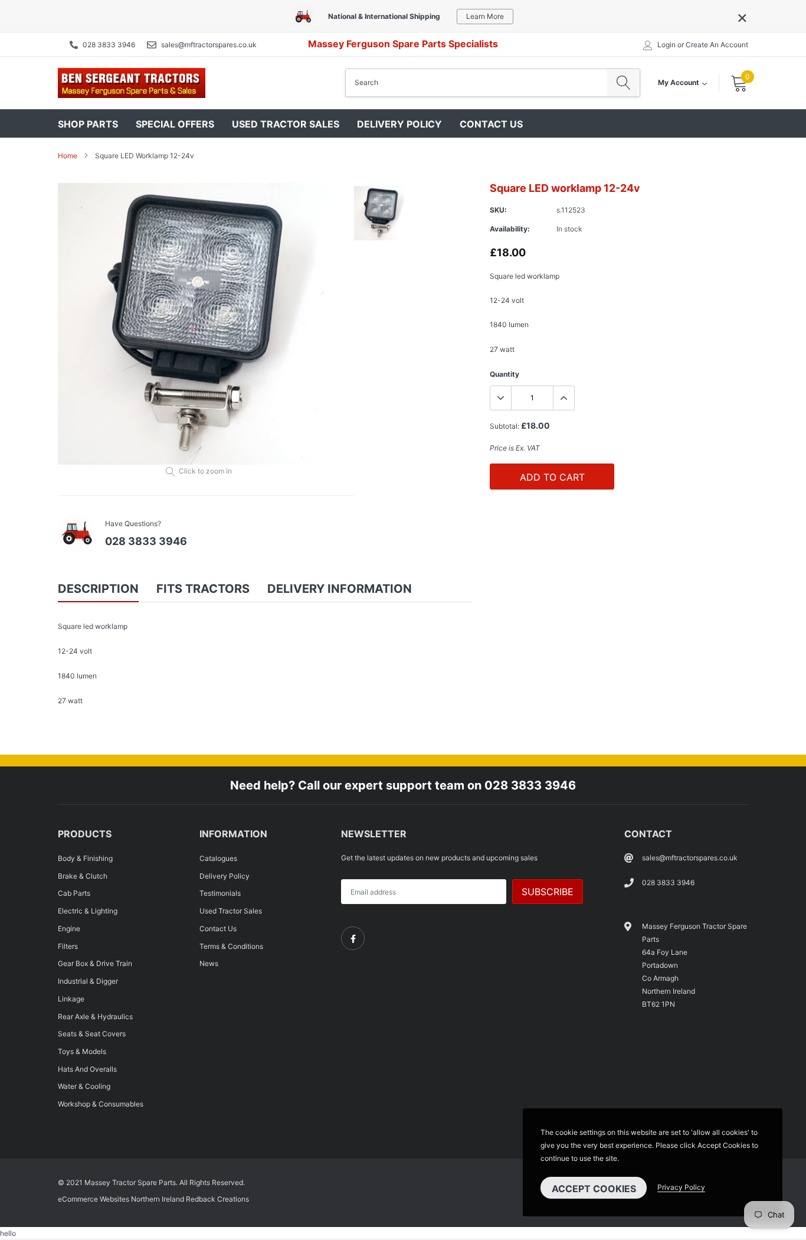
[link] (353, 938)
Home (67, 155)
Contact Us (491, 124)
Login (666, 44)
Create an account (717, 44)
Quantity (504, 374)
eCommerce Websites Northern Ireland (121, 1199)
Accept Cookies (594, 1189)
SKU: (498, 209)
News (208, 963)
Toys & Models (82, 1051)
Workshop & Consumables (100, 1103)
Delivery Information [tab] (339, 589)
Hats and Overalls (87, 1069)
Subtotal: (504, 426)
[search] (623, 82)
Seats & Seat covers (92, 1033)
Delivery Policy (399, 124)
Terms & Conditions (231, 946)
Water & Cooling (84, 1086)
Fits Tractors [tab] (203, 589)
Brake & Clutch (82, 876)
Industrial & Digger (88, 981)
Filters (68, 946)
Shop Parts (88, 124)
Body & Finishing (85, 858)
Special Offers (175, 124)
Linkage (71, 998)
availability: (510, 228)
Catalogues (218, 858)
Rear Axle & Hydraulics (95, 1016)
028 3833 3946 (109, 44)
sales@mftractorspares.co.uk (209, 44)
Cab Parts (74, 893)
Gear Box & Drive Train (95, 963)
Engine (69, 928)
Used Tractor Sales (285, 124)
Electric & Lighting (87, 910)
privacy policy (681, 1187)
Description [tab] (98, 589)
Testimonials (220, 893)
